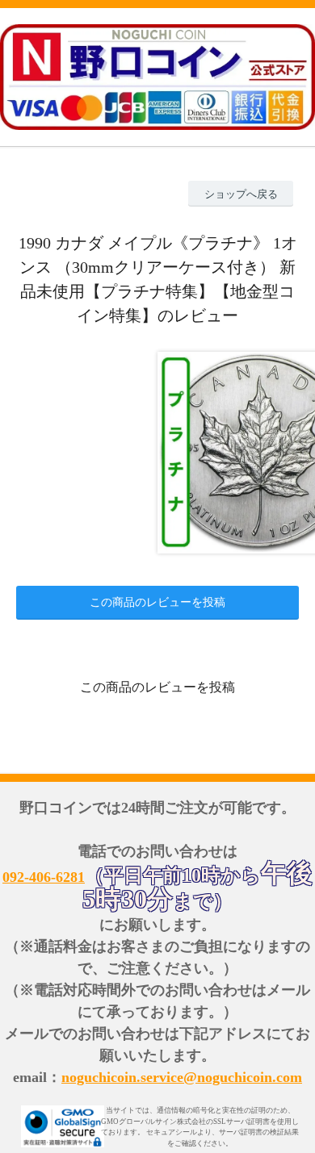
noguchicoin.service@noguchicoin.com (181, 1077)
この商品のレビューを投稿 (157, 602)
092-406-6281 (43, 877)
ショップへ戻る (241, 194)
